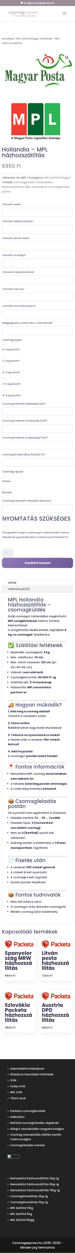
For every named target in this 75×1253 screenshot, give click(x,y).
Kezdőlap (8, 38)
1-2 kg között (11, 361)
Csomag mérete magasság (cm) (32, 437)
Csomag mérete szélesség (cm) (31, 404)
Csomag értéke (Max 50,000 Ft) (31, 454)
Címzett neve (18, 204)
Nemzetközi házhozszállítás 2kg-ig (34, 1178)
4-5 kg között (11, 395)
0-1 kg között (11, 349)
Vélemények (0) (19, 589)
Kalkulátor (17, 1117)
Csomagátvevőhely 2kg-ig (29, 1196)
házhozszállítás (13, 187)
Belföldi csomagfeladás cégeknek (34, 1123)
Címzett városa (20, 289)
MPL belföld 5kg (21, 1214)
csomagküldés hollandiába (33, 182)
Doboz (6, 481)
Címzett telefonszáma (25, 221)
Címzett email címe (23, 238)
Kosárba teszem (37, 563)
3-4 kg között (11, 384)
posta (6, 191)
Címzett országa (21, 255)
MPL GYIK (16, 1092)
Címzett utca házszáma (26, 306)
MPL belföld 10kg (21, 1208)
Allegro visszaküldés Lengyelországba (37, 1129)
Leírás (12, 583)
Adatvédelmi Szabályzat (27, 1069)
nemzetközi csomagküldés (50, 187)
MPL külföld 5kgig (27, 38)
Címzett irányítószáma (25, 272)
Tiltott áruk (18, 1098)
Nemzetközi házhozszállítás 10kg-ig (35, 1190)
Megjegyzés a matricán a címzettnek (34, 323)
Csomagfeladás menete (27, 1145)
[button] (66, 57)
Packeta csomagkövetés (27, 1111)
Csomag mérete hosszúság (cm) (32, 420)
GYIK (13, 1080)
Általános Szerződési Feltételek (31, 1074)
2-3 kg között (11, 372)
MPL (27, 187)
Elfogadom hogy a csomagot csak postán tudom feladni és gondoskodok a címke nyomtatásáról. (37, 535)
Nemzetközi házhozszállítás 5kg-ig (34, 1184)
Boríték (7, 492)
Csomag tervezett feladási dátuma (34, 501)
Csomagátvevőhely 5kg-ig (29, 1202)
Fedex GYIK (17, 1086)
